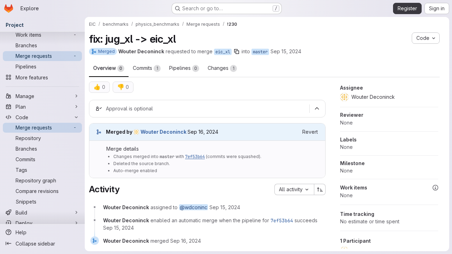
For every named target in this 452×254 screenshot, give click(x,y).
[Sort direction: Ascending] (320, 189)
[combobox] (294, 189)
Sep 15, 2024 (285, 51)
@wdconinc (193, 207)
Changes (221, 68)
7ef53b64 (195, 156)
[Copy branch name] (236, 51)
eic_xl (222, 52)
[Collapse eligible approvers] (317, 108)
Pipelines (183, 68)
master (260, 52)
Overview (107, 68)
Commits (145, 68)
